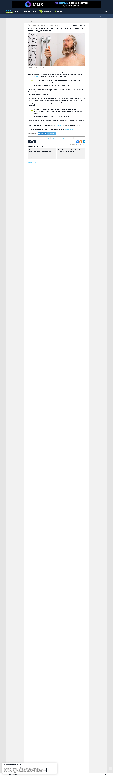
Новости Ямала (32, 138)
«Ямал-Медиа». (69, 129)
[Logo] (9, 11)
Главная (26, 21)
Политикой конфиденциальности (23, 772)
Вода (48, 138)
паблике (35, 76)
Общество (32, 21)
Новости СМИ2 (32, 162)
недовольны (59, 125)
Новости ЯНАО (41, 138)
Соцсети (71, 138)
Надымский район (62, 138)
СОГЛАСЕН (51, 770)
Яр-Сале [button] (102, 16)
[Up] (110, 768)
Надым (53, 138)
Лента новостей (11, 774)
